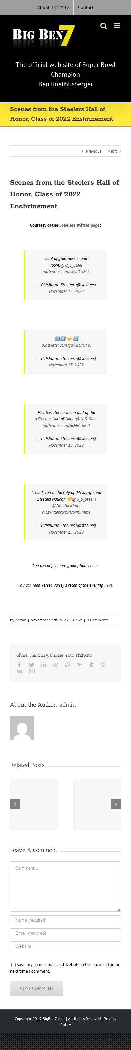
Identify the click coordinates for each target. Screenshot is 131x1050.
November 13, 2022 (66, 291)
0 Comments (97, 619)
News (77, 619)
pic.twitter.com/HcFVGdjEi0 (66, 425)
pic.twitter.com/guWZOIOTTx (66, 345)
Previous (93, 151)
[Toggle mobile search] (103, 25)
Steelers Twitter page (79, 225)
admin (20, 619)
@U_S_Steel (71, 265)
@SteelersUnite (66, 505)
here (94, 565)
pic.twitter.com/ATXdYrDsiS (66, 271)
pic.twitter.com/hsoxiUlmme (66, 512)
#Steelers (43, 419)
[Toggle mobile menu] (117, 25)
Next (112, 151)
